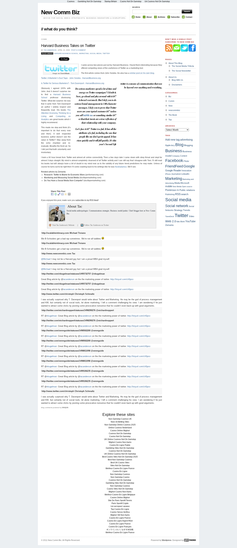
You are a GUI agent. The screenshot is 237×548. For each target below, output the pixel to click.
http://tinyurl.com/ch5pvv (121, 279)
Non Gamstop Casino (120, 477)
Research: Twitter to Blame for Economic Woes (64, 175)
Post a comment (78, 50)
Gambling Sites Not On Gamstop (120, 448)
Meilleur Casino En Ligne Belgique (120, 494)
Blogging (188, 145)
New (170, 106)
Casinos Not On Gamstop (120, 433)
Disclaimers (177, 85)
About (149, 17)
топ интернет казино (120, 506)
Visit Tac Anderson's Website (63, 225)
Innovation (186, 170)
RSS (178, 194)
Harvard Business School (66, 53)
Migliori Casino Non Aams (120, 442)
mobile (168, 186)
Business (173, 150)
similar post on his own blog (142, 73)
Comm (171, 101)
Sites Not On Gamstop (120, 465)
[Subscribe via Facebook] (192, 54)
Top (170, 120)
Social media (96, 53)
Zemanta (169, 225)
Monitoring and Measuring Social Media (61, 177)
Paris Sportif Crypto (120, 503)
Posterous (170, 190)
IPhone (168, 174)
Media (177, 183)
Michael (46, 259)
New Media (177, 186)
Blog (179, 144)
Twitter (106, 53)
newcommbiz (174, 110)
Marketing (84, 53)
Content (183, 156)
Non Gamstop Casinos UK (120, 419)
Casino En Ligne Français (120, 527)
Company (176, 156)
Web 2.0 (170, 221)
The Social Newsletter (181, 71)
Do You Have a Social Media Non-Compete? (64, 180)
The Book (172, 115)
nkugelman (52, 316)
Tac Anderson (50, 50)
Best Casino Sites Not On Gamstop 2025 (120, 457)
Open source (187, 186)
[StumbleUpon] (55, 195)
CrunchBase (64, 73)
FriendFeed (174, 166)
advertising (186, 139)
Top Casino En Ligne (120, 509)
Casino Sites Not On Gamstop (120, 489)
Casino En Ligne (120, 471)
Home (137, 17)
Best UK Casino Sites (120, 462)
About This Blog (175, 63)
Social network (176, 206)
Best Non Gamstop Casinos (120, 460)
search (184, 194)
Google (189, 166)
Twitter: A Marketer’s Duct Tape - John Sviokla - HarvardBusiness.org (71, 78)
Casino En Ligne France (120, 518)
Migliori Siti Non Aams (120, 515)
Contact (189, 17)
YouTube (190, 221)
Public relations (187, 190)
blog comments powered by (54, 407)
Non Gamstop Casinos (120, 474)
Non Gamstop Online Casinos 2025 (120, 425)
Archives (161, 17)
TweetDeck (169, 216)
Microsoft (185, 183)
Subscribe (175, 17)
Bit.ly (173, 145)
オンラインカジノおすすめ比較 (119, 529)
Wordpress (166, 540)
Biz (169, 96)
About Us (172, 77)
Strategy (178, 210)
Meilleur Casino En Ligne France (120, 468)
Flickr (186, 161)
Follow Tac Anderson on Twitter (96, 225)
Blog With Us (177, 80)
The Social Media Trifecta (183, 66)
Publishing (170, 194)
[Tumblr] (69, 195)
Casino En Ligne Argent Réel (120, 521)
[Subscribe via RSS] (169, 54)
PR (178, 190)
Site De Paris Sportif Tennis (120, 500)
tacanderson (68, 279)
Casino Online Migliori (120, 430)
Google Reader (173, 170)
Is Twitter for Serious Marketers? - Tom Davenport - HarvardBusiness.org (72, 83)
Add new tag (172, 139)
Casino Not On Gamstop (120, 436)
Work (182, 221)
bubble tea (88, 115)
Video (191, 216)
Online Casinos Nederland (120, 428)
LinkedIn (185, 174)
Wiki (178, 222)
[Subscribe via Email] (177, 54)
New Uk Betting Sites (120, 422)
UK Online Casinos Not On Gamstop (120, 439)
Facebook (174, 160)
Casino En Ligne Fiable (120, 445)
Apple (168, 145)
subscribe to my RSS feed (86, 200)
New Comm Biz (60, 12)
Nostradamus (121, 167)
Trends (186, 210)
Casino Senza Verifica (120, 512)
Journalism (176, 174)
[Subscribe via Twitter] (184, 54)
